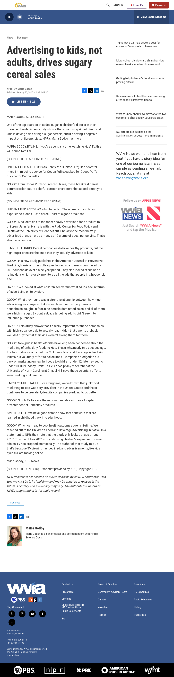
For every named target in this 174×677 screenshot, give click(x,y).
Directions (139, 584)
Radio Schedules (143, 599)
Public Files (140, 615)
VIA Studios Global (71, 607)
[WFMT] (152, 670)
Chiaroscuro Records (73, 605)
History (138, 607)
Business (22, 37)
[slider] (24, 17)
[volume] (19, 17)
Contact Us (67, 584)
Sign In (118, 5)
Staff (64, 618)
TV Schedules (141, 592)
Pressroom (68, 592)
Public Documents (71, 611)
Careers (102, 599)
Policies (102, 615)
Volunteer (103, 607)
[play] (9, 17)
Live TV (138, 5)
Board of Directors (107, 584)
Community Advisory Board (112, 592)
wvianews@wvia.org (132, 178)
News (10, 37)
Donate (160, 5)
